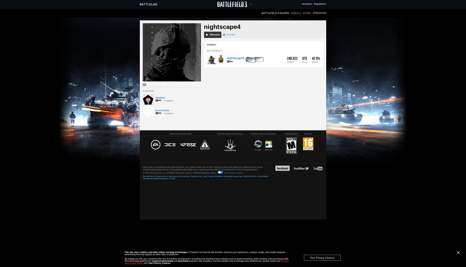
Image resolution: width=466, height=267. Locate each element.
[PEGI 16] (308, 144)
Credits (172, 178)
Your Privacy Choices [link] (233, 173)
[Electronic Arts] (155, 145)
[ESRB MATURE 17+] (291, 146)
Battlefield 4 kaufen (275, 13)
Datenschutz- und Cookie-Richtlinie (206, 176)
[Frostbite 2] (230, 145)
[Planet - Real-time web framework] (258, 145)
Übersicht (215, 34)
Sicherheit (262, 176)
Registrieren (320, 4)
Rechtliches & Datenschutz (155, 176)
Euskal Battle (162, 110)
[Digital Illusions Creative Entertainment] (170, 144)
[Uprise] (188, 145)
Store (307, 13)
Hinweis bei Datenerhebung (155, 178)
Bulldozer (160, 98)
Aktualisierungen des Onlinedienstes (240, 176)
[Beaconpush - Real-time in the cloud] (268, 146)
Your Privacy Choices (322, 257)
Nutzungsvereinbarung (179, 176)
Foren (294, 13)
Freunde (231, 34)
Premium (319, 13)
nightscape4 (235, 58)
